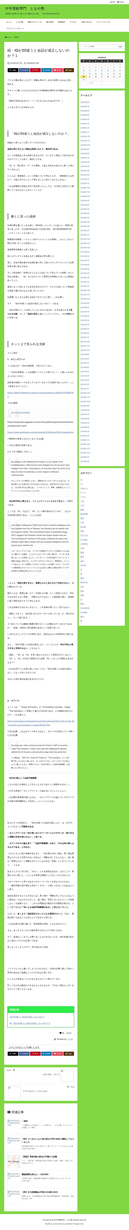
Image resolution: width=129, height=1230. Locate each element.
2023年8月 (84, 256)
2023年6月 (84, 265)
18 (89, 73)
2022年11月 (85, 295)
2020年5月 (84, 423)
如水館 (83, 527)
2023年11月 (85, 243)
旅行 (82, 561)
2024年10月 (85, 196)
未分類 (83, 565)
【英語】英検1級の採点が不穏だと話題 (39, 1156)
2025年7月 (84, 158)
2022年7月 (84, 312)
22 (114, 73)
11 (89, 70)
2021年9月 (84, 354)
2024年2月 (84, 230)
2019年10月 (85, 453)
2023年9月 (84, 252)
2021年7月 (84, 363)
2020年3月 (84, 431)
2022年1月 (84, 337)
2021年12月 (85, 342)
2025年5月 (84, 166)
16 (120, 70)
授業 (82, 552)
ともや (70, 1039)
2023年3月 (84, 277)
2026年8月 (84, 102)
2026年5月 (84, 115)
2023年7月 (84, 260)
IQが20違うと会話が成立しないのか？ (27, 1017)
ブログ (68, 1033)
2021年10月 (85, 350)
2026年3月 (84, 123)
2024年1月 (84, 235)
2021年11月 (85, 346)
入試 (82, 505)
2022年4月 (84, 324)
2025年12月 (85, 136)
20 (102, 73)
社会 (82, 587)
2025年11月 (85, 141)
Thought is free (78, 1224)
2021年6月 (84, 367)
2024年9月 (84, 200)
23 (120, 73)
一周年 (25, 1121)
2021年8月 (84, 359)
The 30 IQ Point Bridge (20, 412)
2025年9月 (84, 149)
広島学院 (84, 544)
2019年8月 (84, 461)
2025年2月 (84, 179)
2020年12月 (85, 393)
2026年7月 (84, 106)
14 (108, 70)
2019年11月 (85, 448)
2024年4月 (84, 222)
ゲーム (83, 493)
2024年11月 (85, 192)
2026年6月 (84, 111)
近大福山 (84, 612)
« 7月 (91, 83)
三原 (82, 501)
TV (81, 484)
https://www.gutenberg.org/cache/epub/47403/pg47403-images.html (40, 432)
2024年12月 (85, 188)
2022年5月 (84, 320)
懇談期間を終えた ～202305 (35, 1174)
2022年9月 (84, 303)
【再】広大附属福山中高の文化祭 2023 (40, 1192)
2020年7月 (84, 414)
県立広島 (84, 582)
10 (84, 70)
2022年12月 (85, 290)
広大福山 (84, 540)
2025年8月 (84, 153)
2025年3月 (84, 175)
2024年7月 (84, 209)
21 (108, 73)
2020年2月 (84, 436)
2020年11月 (85, 397)
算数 (82, 595)
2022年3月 (84, 329)
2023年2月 (84, 282)
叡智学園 (84, 514)
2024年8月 (84, 205)
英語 (82, 604)
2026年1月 (84, 132)
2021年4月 (84, 376)
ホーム (9, 37)
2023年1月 (84, 286)
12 (95, 70)
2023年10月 (85, 247)
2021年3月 (84, 380)
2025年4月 (84, 171)
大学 (82, 523)
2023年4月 (84, 273)
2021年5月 (84, 371)
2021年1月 (84, 389)
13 (102, 70)
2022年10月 (85, 299)
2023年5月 (84, 269)
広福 (82, 548)
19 (95, 73)
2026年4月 (84, 119)
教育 (82, 557)
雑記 (82, 617)
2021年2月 (84, 384)
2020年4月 (84, 427)
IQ (18, 37)
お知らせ (84, 488)
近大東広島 (84, 608)
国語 (82, 518)
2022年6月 (84, 316)
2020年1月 (84, 440)
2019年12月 (85, 444)
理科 (82, 578)
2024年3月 (84, 226)
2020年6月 (84, 419)
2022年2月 (84, 333)
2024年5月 (84, 218)
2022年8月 (84, 307)
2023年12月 (85, 239)
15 (114, 70)
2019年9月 (84, 457)
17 (83, 73)
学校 (82, 531)
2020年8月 (84, 410)
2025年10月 (85, 145)
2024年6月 (84, 213)
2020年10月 (85, 401)
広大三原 (84, 535)
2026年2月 (84, 128)
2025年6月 (84, 162)
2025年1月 (84, 183)
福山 (82, 591)
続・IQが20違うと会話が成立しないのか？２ (30, 1023)
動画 (82, 510)
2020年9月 (84, 406)
